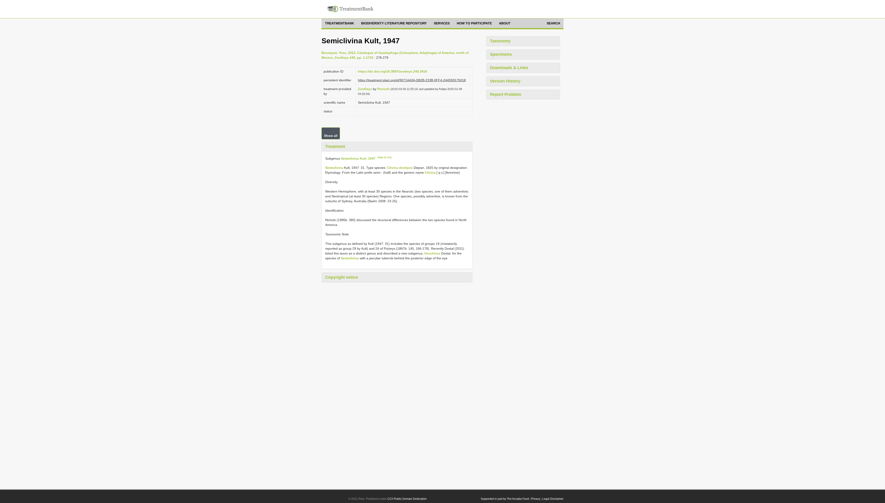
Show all (330, 135)
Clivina (430, 172)
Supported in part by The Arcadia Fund (505, 498)
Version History (505, 81)
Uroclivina (432, 253)
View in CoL (385, 157)
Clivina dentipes (400, 168)
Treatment (335, 146)
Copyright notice (341, 277)
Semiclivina (334, 168)
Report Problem (505, 94)
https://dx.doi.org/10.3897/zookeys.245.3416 (392, 71)
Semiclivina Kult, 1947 (358, 158)
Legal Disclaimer (552, 498)
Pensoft (383, 89)
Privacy (535, 498)
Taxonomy (500, 41)
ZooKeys (365, 89)
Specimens (501, 54)
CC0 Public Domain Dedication (407, 498)
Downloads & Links (509, 67)
